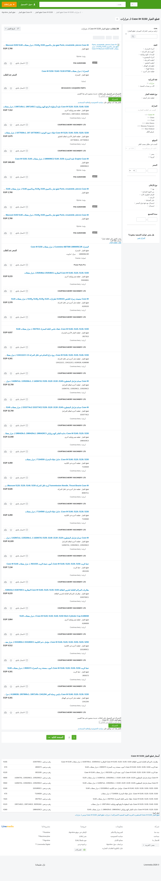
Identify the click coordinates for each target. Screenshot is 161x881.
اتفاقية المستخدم (84, 102)
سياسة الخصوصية (97, 102)
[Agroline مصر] (149, 4)
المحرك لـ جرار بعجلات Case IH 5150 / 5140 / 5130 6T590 (65, 71)
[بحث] (123, 4)
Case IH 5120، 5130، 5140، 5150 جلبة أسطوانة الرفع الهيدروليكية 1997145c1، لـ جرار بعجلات (124, 804)
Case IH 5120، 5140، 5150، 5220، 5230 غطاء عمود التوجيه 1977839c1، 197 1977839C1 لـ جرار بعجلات (47, 133)
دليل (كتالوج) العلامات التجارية (112, 848)
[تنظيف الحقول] (126, 34)
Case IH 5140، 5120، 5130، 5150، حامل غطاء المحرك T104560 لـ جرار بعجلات (57, 512)
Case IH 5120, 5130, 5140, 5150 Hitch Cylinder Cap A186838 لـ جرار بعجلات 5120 (54, 616)
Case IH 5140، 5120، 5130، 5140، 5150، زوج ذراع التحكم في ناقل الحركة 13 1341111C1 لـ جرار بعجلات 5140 (44, 355)
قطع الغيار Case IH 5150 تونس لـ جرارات (89, 815)
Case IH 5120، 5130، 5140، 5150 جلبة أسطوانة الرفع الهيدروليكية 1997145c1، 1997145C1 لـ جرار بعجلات (46, 107)
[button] (11, 63)
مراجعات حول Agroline (114, 844)
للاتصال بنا (155, 840)
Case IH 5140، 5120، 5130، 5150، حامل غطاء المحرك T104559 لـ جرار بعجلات (57, 459)
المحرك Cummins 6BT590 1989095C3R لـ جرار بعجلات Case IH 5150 (60, 247)
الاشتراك (115, 99)
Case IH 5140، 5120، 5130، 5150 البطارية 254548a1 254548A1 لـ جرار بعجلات (56, 273)
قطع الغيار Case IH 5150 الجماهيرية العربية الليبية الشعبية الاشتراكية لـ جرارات (131, 815)
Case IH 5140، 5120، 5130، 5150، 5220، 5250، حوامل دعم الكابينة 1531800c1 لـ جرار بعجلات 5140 (122, 788)
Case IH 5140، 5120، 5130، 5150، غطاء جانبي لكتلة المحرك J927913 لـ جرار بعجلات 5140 (52, 329)
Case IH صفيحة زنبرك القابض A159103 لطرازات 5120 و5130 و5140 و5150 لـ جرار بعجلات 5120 (50, 299)
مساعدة (156, 836)
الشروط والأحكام (117, 832)
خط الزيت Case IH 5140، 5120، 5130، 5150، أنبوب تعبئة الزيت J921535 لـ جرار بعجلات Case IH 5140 (48, 564)
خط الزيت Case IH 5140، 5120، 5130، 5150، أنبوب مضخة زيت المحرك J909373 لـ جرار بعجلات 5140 (48, 668)
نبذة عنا (156, 832)
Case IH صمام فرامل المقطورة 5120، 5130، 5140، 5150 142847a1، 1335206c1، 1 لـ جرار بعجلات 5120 (120, 778)
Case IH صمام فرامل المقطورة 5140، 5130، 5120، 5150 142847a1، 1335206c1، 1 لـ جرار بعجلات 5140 (120, 783)
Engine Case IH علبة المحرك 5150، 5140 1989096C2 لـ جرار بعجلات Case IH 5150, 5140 (52, 159)
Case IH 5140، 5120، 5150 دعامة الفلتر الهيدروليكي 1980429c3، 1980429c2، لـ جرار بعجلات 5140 (122, 809)
